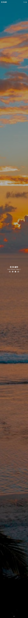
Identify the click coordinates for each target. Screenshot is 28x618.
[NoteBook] (15, 272)
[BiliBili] (18, 272)
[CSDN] (12, 272)
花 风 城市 (4, 2)
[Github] (9, 272)
